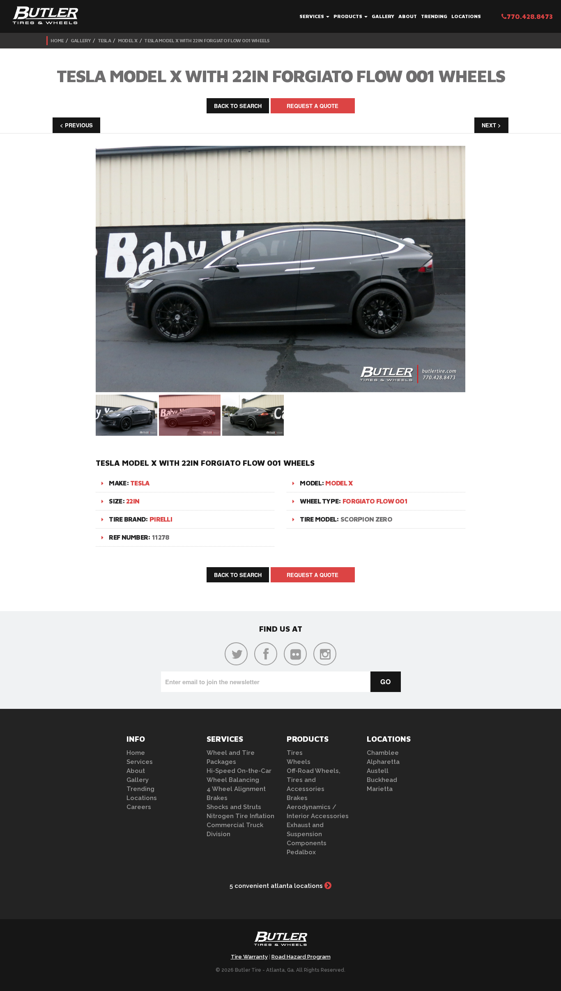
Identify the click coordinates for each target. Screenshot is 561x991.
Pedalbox (301, 852)
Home (57, 40)
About (407, 16)
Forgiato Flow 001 (375, 501)
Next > (491, 125)
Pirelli (160, 519)
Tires (295, 752)
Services (312, 16)
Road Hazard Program (301, 957)
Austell (378, 771)
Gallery (383, 16)
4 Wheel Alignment (236, 789)
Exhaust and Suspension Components (306, 834)
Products (348, 16)
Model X (128, 40)
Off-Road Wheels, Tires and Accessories (313, 780)
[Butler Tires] (280, 941)
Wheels (298, 762)
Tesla (104, 40)
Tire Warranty (249, 957)
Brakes (217, 798)
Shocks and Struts (234, 807)
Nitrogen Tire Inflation (240, 816)
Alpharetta (383, 762)
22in (132, 501)
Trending (434, 16)
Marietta (380, 789)
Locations (466, 16)
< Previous (76, 125)
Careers (138, 807)
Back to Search (238, 106)
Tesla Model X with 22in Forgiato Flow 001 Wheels (206, 40)
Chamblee (383, 752)
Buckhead (382, 780)
